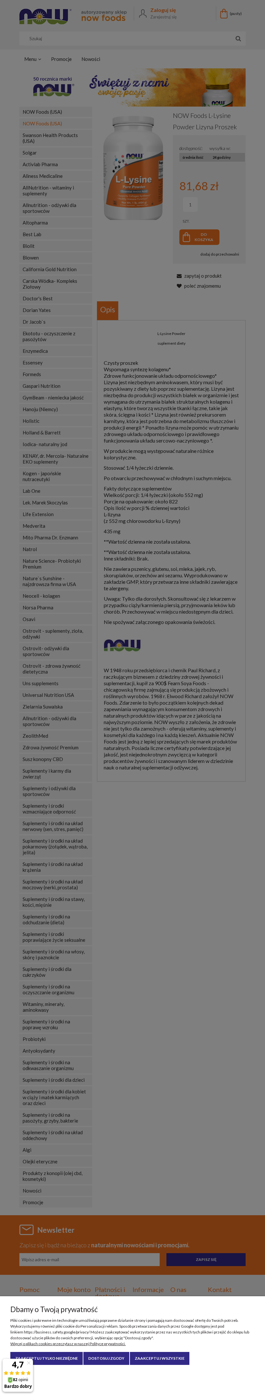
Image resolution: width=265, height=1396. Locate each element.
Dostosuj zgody (106, 1358)
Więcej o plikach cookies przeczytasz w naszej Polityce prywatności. (68, 1343)
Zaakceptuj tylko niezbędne (46, 1358)
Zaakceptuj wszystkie (160, 1358)
